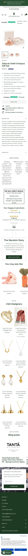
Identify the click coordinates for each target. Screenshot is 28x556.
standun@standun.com (9, 513)
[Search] (5, 15)
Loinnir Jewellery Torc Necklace (7, 362)
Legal (3, 527)
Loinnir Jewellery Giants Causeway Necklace (21, 393)
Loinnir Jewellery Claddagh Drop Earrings (7, 423)
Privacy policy (23, 535)
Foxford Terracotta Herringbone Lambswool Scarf (20, 330)
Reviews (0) (5, 152)
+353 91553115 (6, 516)
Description (5, 118)
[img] (14, 211)
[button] (13, 233)
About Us (4, 523)
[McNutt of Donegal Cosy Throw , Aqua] (14, 227)
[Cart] (25, 15)
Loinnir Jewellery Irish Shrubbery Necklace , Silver (21, 363)
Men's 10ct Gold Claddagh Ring (7, 329)
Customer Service (7, 520)
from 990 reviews (13, 212)
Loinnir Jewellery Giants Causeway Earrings (7, 393)
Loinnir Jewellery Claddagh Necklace (21, 423)
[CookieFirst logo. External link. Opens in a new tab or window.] (1, 537)
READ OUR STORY (14, 257)
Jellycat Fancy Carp (9, 291)
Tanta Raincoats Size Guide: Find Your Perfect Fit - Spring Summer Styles (13, 460)
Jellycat (4, 60)
